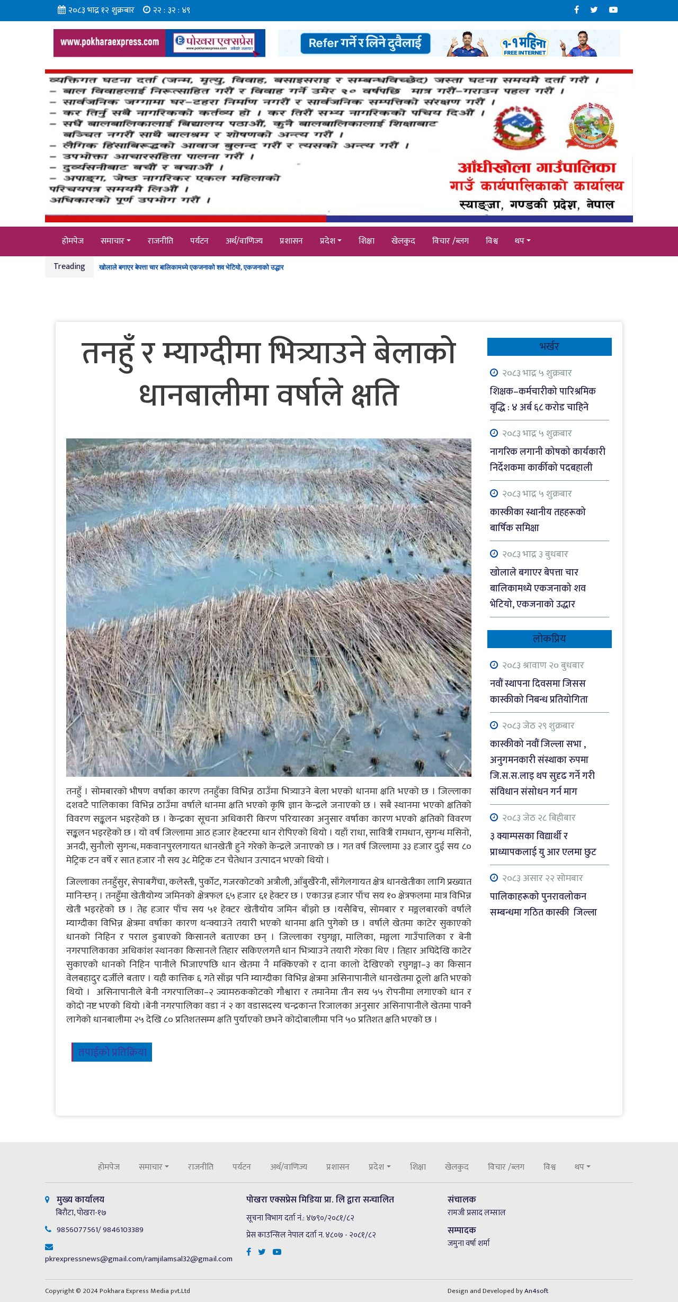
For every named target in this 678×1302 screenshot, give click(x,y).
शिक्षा (366, 241)
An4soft (536, 1291)
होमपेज (73, 241)
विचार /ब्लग (450, 241)
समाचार (112, 241)
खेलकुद (403, 241)
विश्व (492, 241)
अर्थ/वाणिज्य (244, 241)
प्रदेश (327, 241)
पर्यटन (199, 241)
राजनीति (160, 241)
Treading (69, 266)
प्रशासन (291, 241)
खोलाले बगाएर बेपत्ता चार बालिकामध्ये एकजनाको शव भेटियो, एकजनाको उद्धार (191, 262)
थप (519, 241)
